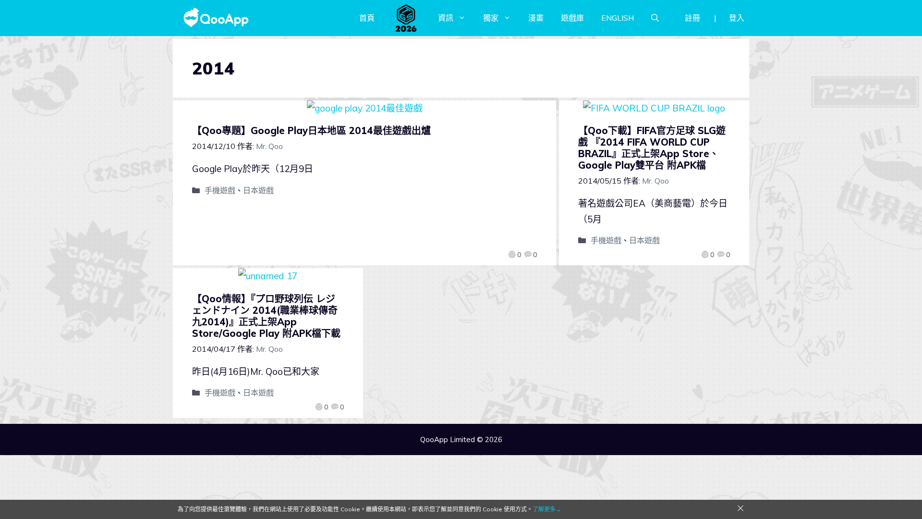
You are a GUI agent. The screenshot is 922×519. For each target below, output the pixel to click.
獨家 (490, 18)
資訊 (445, 18)
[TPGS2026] (406, 18)
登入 (736, 18)
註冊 (692, 18)
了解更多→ (547, 509)
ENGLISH (617, 18)
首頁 (367, 18)
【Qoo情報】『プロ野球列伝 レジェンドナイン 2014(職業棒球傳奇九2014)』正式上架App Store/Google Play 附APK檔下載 (266, 316)
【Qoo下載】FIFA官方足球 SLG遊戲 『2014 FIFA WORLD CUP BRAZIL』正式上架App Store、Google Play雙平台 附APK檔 (652, 147)
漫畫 (536, 18)
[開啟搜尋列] (655, 18)
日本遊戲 (258, 190)
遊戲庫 (572, 18)
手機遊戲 (220, 190)
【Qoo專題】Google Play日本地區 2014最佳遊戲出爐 (311, 130)
